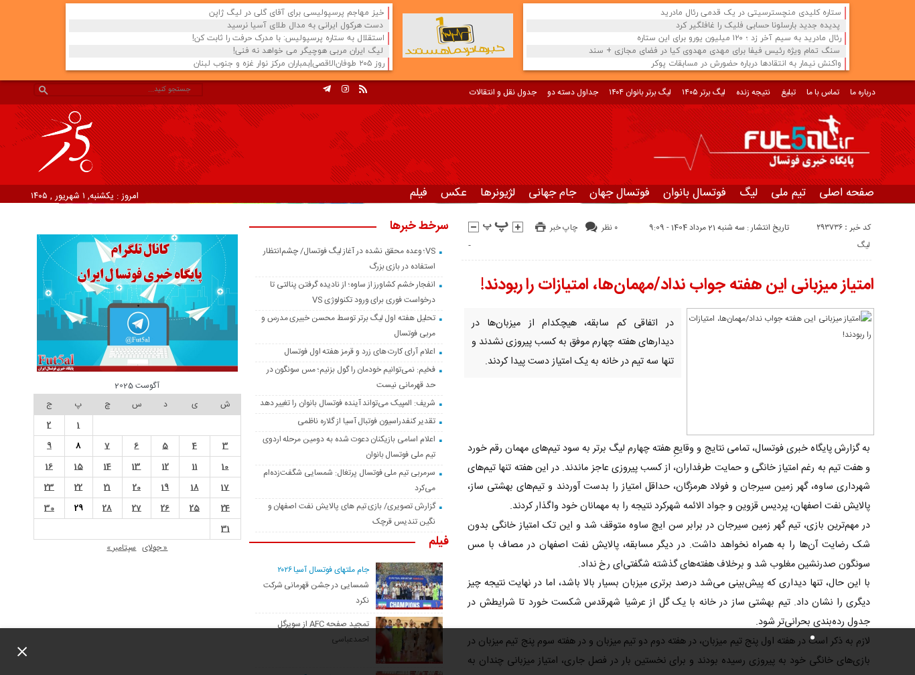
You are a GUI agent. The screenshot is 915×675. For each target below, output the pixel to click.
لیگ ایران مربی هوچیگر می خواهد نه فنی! (308, 51)
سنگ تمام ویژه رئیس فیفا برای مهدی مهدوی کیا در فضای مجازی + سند (714, 51)
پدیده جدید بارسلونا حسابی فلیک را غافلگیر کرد (758, 25)
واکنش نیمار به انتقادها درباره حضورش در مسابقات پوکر (746, 64)
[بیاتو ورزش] (458, 35)
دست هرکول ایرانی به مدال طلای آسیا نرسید (305, 25)
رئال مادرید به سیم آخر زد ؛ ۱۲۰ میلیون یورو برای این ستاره (739, 38)
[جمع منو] (17, 652)
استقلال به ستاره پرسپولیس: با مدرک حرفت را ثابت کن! (288, 38)
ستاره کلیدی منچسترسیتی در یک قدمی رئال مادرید (750, 13)
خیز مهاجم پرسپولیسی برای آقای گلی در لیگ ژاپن (296, 13)
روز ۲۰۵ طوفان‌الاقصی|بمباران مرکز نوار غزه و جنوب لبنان (289, 64)
